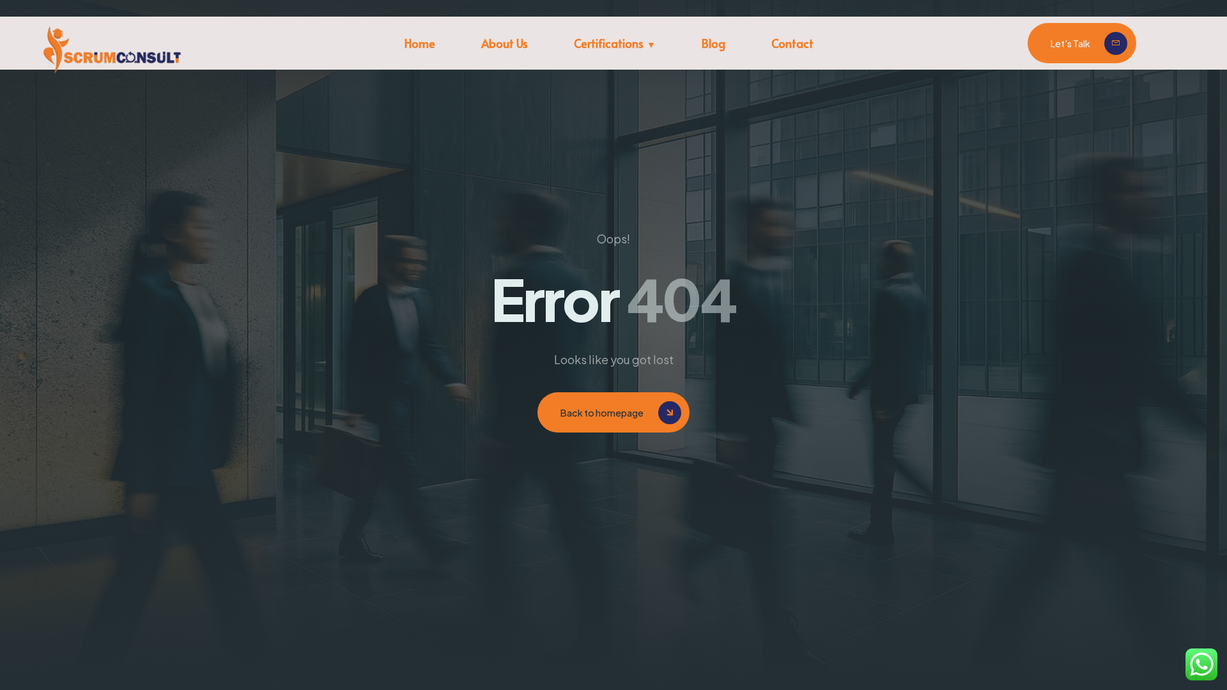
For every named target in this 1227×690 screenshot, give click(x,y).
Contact (792, 43)
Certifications (609, 43)
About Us (504, 43)
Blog (713, 43)
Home (420, 43)
